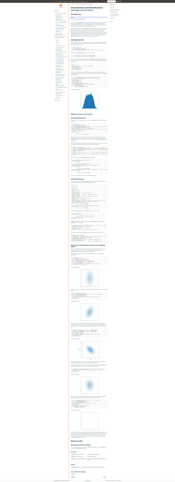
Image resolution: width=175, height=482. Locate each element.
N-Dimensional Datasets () (59, 18)
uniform (57, 42)
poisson (57, 40)
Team (87, 1)
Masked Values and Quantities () (60, 75)
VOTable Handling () (59, 54)
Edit (111, 21)
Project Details (57, 100)
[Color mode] (118, 1)
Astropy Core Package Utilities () (60, 93)
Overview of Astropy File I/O (60, 45)
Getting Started (57, 9)
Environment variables (59, 95)
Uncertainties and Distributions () (60, 36)
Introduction (112, 5)
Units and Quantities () (58, 15)
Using (115, 9)
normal (57, 38)
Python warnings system (59, 90)
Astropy (56, 1)
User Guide (56, 11)
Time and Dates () (61, 22)
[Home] (70, 4)
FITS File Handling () (59, 49)
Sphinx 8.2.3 (119, 480)
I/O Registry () (59, 85)
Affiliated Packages (81, 1)
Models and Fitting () (59, 34)
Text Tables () (61, 51)
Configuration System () (59, 82)
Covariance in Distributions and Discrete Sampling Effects (115, 15)
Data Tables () (60, 20)
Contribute (75, 1)
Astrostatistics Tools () (58, 72)
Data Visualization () (60, 69)
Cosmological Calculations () (59, 60)
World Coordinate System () (59, 31)
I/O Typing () (61, 87)
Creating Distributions (114, 10)
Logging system (58, 89)
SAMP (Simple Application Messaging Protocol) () (59, 78)
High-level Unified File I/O (59, 47)
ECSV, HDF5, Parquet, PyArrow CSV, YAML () (61, 57)
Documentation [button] (65, 1)
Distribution (58, 43)
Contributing (57, 98)
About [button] (60, 1)
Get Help (71, 1)
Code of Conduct (88, 480)
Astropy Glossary (58, 97)
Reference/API (112, 18)
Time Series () (59, 25)
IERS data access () (59, 66)
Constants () (61, 13)
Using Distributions (114, 12)
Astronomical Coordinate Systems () (61, 28)
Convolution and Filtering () (59, 63)
